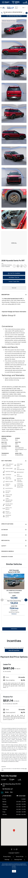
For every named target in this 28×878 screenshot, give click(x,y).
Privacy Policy (7, 856)
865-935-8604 (7, 795)
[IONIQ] (12, 780)
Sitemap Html (18, 859)
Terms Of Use (19, 856)
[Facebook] (11, 849)
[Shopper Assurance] (4, 780)
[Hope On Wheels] (19, 780)
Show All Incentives (14, 650)
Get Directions (6, 789)
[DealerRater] (16, 849)
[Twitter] (14, 849)
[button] (14, 831)
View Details (14, 628)
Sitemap (7, 859)
